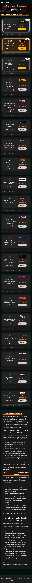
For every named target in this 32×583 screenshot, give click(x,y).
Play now (22, 29)
